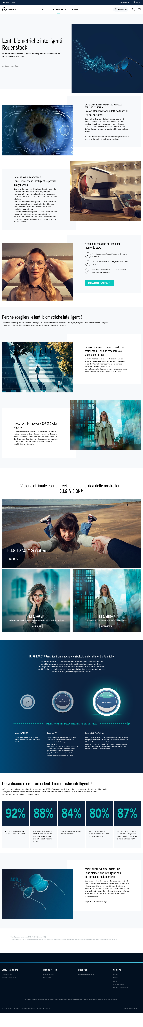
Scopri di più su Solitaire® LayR (96, 901)
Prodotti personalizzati (9, 978)
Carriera (115, 981)
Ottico (13, 2)
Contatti (115, 978)
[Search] (133, 9)
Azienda (75, 9)
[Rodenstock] (9, 10)
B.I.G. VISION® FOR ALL (58, 9)
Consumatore (6, 2)
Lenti (43, 9)
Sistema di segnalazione (120, 987)
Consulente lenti (7, 974)
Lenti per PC (47, 978)
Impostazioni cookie (43, 1008)
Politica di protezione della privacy (24, 1008)
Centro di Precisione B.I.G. (86, 974)
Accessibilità (123, 2)
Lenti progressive (48, 974)
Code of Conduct (118, 984)
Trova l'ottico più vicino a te (99, 283)
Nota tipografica (7, 1008)
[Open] (139, 9)
